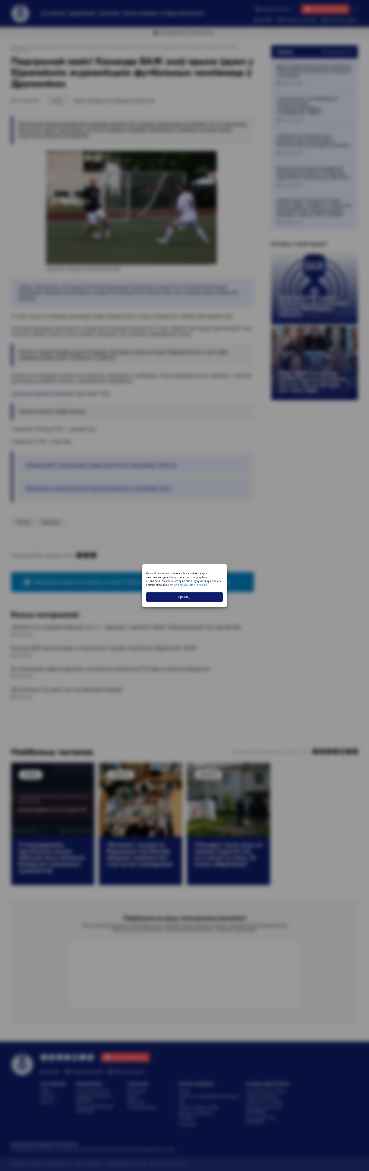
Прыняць (184, 597)
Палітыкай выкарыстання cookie (186, 584)
